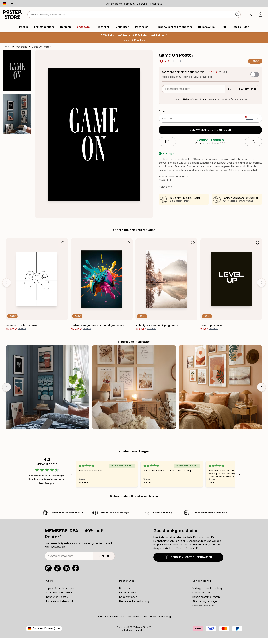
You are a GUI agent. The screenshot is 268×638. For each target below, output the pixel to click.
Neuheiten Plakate (57, 596)
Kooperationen (128, 596)
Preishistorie (166, 186)
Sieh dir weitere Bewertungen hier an (134, 496)
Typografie (21, 46)
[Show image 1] (17, 70)
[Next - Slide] (261, 282)
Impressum (134, 616)
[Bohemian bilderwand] (220, 387)
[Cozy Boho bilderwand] (134, 387)
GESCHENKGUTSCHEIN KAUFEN (191, 557)
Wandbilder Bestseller (59, 592)
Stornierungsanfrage (204, 601)
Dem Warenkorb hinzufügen (210, 129)
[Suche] (237, 14)
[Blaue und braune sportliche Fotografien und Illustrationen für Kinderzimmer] (47, 387)
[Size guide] (167, 141)
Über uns (124, 588)
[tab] (252, 14)
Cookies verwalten (203, 605)
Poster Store (142, 627)
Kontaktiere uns (201, 592)
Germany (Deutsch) (44, 628)
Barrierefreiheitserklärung (134, 601)
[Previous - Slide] (6, 282)
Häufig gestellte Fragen (206, 596)
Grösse (163, 111)
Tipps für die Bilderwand (60, 588)
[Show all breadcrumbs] (7, 46)
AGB (99, 616)
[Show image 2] (17, 114)
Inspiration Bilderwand (59, 601)
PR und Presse (127, 592)
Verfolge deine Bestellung (207, 588)
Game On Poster (41, 46)
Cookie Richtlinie (115, 616)
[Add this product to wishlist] (253, 141)
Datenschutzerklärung (194, 99)
